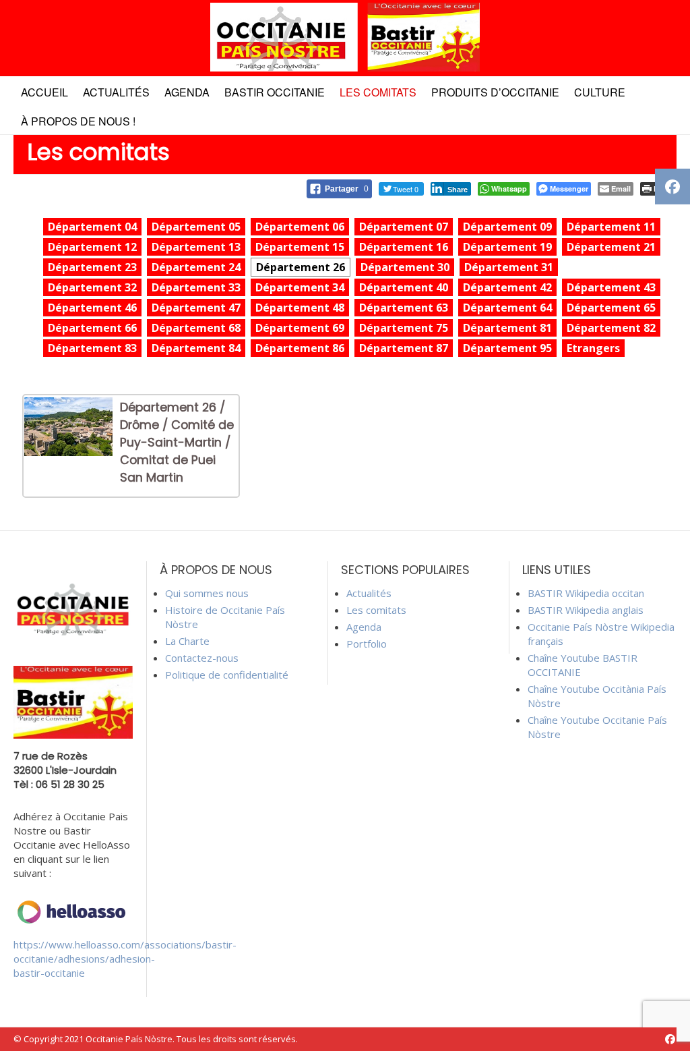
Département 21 (611, 246)
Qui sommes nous (207, 593)
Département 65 (611, 307)
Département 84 (196, 348)
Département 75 (403, 327)
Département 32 (92, 287)
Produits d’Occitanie (495, 92)
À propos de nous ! (78, 121)
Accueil (44, 92)
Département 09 (507, 226)
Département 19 (507, 246)
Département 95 (507, 348)
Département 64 (507, 307)
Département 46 (92, 307)
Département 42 (507, 287)
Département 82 (611, 327)
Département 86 (299, 348)
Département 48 (299, 307)
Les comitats (378, 92)
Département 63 (403, 307)
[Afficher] (68, 452)
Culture (599, 92)
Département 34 (299, 287)
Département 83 (92, 348)
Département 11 (611, 226)
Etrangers (593, 348)
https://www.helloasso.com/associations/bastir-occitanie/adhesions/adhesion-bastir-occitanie (125, 958)
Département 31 (508, 267)
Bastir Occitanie (274, 92)
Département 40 (403, 287)
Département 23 (92, 267)
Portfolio (366, 643)
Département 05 (196, 226)
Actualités (116, 92)
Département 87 (403, 348)
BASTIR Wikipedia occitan (586, 593)
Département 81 (507, 327)
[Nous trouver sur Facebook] (670, 1039)
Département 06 (299, 226)
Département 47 (196, 307)
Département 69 (299, 327)
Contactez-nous (202, 657)
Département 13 (196, 246)
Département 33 (196, 287)
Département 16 (403, 246)
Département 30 (404, 267)
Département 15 (299, 246)
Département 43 (611, 287)
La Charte (187, 641)
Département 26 (300, 267)
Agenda (187, 92)
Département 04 (92, 226)
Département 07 (403, 226)
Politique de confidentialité (226, 674)
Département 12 (92, 246)
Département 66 (92, 327)
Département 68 (196, 327)
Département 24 (196, 267)
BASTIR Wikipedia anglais (586, 610)
